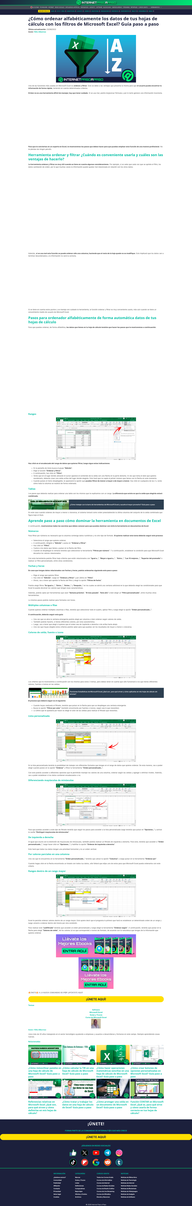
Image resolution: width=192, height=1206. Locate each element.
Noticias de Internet (127, 1183)
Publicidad (57, 1183)
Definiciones (79, 1186)
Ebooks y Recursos (103, 1197)
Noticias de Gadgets (128, 1194)
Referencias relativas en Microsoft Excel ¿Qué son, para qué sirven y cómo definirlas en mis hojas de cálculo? (42, 1107)
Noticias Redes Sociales (129, 1186)
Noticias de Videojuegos (129, 1191)
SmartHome (95, 11)
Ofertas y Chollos (81, 1194)
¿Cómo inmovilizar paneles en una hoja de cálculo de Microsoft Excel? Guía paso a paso (44, 1072)
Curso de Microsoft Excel (96, 1017)
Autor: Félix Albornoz (37, 1030)
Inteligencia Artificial (73, 7)
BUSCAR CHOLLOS (44, 11)
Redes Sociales (59, 7)
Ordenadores (105, 11)
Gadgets (92, 7)
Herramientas (155, 7)
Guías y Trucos (96, 1015)
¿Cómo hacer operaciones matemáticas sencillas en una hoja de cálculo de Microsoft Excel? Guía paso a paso (112, 1072)
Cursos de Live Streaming (105, 1191)
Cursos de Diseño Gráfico (105, 1188)
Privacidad (57, 1191)
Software (99, 7)
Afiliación (57, 1186)
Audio (53, 11)
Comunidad (58, 1180)
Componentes (125, 11)
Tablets (133, 11)
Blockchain (107, 7)
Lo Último (36, 7)
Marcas (77, 1177)
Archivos (78, 1197)
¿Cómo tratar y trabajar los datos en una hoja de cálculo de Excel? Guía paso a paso (78, 1104)
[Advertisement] (96, 111)
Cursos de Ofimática (104, 1194)
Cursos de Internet (103, 1183)
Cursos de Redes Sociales (105, 1186)
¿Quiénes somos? (60, 1177)
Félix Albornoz (40, 32)
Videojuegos (84, 7)
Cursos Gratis (143, 7)
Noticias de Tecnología (128, 1180)
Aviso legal (57, 1194)
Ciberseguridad (117, 7)
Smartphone (71, 11)
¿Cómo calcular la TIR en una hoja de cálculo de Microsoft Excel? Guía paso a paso (78, 1070)
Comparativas (80, 1188)
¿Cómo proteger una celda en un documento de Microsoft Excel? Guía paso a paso (112, 1104)
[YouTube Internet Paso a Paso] (96, 1153)
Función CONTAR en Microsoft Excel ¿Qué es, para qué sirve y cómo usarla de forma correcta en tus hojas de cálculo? (147, 1107)
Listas (77, 1183)
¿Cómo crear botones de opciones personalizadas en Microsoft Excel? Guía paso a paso (146, 1072)
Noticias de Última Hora (129, 1177)
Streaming (126, 7)
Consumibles (142, 11)
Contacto (57, 1188)
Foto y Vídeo (61, 11)
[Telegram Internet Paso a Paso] (107, 1153)
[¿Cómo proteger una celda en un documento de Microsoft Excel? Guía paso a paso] (113, 1089)
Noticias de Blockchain (128, 1188)
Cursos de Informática (104, 1180)
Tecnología (43, 7)
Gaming (86, 11)
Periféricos (114, 11)
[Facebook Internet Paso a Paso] (73, 1153)
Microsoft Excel (96, 1012)
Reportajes (134, 7)
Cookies (56, 1197)
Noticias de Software (128, 1197)
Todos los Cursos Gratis (105, 1177)
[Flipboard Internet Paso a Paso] (84, 1162)
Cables (150, 11)
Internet (51, 7)
